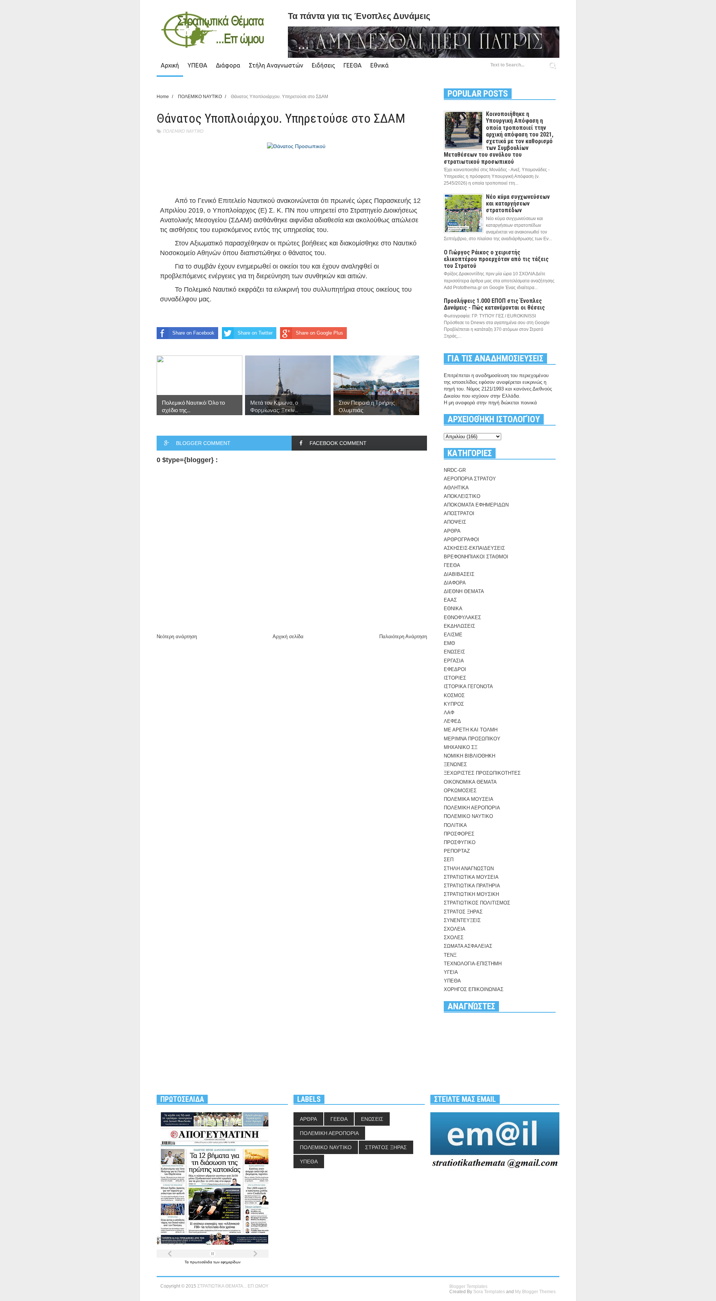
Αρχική (170, 65)
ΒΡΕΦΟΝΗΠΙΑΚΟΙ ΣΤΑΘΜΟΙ (476, 556)
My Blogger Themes (535, 1291)
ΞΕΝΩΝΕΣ (455, 764)
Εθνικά (379, 65)
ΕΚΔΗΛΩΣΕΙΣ (459, 626)
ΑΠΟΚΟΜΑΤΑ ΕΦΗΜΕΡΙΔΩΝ (476, 505)
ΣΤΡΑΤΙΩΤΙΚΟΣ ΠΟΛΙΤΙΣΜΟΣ (477, 903)
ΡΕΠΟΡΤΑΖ (457, 851)
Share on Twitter (255, 333)
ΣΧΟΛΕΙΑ (454, 929)
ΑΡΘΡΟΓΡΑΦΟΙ (461, 539)
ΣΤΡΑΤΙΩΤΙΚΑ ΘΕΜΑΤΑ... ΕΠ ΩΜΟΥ (232, 1286)
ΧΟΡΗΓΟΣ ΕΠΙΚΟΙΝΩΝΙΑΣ (473, 989)
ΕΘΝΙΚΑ (453, 608)
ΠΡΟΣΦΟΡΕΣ (459, 834)
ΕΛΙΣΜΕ (453, 634)
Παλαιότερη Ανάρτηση (403, 636)
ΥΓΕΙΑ (451, 972)
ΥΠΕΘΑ (197, 65)
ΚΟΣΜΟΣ (454, 695)
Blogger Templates (468, 1286)
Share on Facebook (193, 333)
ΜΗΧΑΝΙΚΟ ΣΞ (460, 747)
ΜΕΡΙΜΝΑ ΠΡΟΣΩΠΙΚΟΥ (472, 739)
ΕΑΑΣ (450, 600)
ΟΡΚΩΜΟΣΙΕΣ (460, 790)
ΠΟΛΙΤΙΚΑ (455, 825)
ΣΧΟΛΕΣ (454, 937)
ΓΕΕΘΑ (352, 65)
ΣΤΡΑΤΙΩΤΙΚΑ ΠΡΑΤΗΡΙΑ (472, 885)
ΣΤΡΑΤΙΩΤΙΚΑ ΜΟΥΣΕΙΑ (471, 877)
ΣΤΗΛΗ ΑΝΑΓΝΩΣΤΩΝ (469, 868)
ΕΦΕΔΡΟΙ (455, 669)
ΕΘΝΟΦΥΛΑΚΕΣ (462, 617)
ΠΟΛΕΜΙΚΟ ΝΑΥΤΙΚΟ (183, 131)
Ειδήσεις (323, 65)
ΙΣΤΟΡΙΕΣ (455, 678)
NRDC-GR (455, 470)
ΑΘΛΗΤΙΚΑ (456, 487)
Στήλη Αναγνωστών (276, 65)
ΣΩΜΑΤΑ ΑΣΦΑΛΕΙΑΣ (468, 946)
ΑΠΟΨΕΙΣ (455, 522)
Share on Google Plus (319, 333)
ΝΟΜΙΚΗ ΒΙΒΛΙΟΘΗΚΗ (469, 756)
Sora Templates (489, 1291)
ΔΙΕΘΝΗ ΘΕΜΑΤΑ (464, 591)
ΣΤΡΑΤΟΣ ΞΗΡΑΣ (463, 912)
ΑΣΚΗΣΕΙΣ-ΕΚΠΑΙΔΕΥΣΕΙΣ (474, 548)
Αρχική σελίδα (288, 636)
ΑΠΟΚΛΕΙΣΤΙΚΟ (462, 496)
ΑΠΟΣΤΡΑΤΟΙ (459, 513)
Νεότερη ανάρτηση (177, 636)
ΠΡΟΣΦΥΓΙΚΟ (459, 842)
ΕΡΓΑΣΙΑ (454, 661)
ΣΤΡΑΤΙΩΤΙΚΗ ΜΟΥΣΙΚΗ (471, 894)
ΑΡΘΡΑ (452, 531)
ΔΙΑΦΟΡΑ (455, 583)
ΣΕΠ (448, 859)
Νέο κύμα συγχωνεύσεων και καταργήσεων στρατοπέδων (518, 203)
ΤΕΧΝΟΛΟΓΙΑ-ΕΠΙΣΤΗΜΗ (473, 963)
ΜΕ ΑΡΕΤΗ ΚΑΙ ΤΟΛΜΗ (470, 730)
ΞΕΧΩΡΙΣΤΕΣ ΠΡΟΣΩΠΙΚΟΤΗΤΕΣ (482, 773)
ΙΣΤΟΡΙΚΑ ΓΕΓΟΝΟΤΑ (468, 686)
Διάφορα (228, 65)
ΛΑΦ (449, 712)
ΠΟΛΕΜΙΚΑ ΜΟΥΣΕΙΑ (468, 799)
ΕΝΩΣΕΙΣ (454, 652)
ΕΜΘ (449, 643)
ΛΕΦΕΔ (452, 721)
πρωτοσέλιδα (201, 1262)
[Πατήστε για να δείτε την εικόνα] (296, 146)
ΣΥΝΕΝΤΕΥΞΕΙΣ (462, 920)
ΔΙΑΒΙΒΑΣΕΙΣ (459, 574)
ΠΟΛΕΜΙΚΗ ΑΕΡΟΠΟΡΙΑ (472, 808)
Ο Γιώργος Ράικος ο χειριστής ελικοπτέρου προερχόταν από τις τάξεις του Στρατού (496, 259)
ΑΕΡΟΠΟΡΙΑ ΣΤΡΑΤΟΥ (470, 479)
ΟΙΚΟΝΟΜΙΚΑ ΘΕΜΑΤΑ (470, 782)
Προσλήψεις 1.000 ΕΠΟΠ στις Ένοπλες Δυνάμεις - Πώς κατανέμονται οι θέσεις (494, 304)
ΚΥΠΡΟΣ (454, 704)
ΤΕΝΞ (450, 955)
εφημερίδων (231, 1262)
